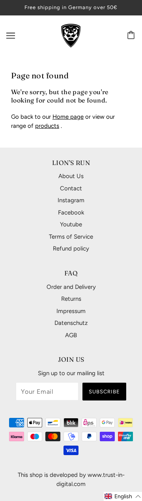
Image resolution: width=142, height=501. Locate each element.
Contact (71, 188)
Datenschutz (71, 322)
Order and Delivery (71, 286)
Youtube (71, 224)
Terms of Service (71, 236)
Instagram (71, 200)
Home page (68, 116)
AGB (71, 335)
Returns (71, 298)
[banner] (70, 34)
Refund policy (71, 248)
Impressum (71, 311)
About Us (71, 176)
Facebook (71, 212)
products (47, 125)
